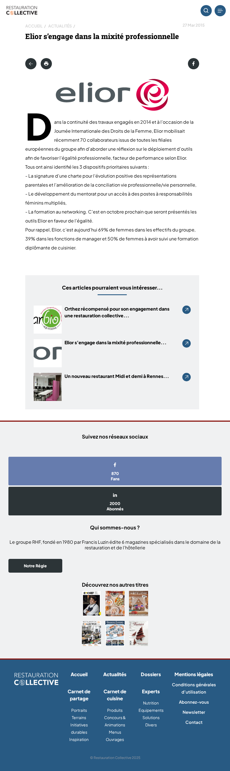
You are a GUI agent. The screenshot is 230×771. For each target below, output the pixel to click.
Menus (115, 732)
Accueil (34, 25)
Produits (115, 710)
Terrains (79, 717)
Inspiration (79, 739)
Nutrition (151, 702)
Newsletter (194, 712)
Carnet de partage (79, 695)
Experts (151, 691)
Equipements (151, 710)
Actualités (60, 25)
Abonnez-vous (194, 702)
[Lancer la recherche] (206, 10)
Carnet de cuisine (115, 695)
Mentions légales (193, 674)
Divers (151, 724)
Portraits (79, 710)
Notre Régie (35, 565)
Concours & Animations (115, 721)
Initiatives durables (79, 728)
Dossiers (151, 674)
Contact (194, 722)
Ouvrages (115, 739)
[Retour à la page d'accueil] (36, 679)
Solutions (151, 717)
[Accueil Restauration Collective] (21, 10)
